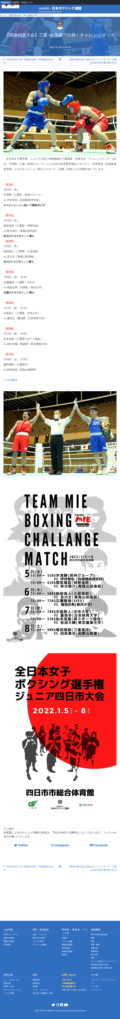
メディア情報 (9, 993)
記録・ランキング (40, 934)
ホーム (2, 15)
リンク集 (94, 986)
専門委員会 (66, 948)
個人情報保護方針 (69, 986)
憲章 (92, 941)
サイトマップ (96, 990)
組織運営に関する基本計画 (101, 968)
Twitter (22, 845)
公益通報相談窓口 (69, 983)
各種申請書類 (67, 951)
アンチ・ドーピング (40, 990)
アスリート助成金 (40, 944)
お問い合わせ (67, 980)
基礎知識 (36, 980)
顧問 (92, 958)
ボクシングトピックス (12, 990)
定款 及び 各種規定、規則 (43, 993)
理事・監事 (95, 944)
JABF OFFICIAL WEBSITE (45, 1011)
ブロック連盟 (67, 941)
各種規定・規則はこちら (22, 2)
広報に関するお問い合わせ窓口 (74, 990)
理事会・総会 (9, 986)
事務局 (64, 938)
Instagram (61, 845)
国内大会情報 (9, 938)
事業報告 (94, 951)
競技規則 (36, 983)
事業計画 (94, 948)
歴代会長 (94, 954)
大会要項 (12, 379)
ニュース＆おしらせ (11, 980)
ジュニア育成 (38, 941)
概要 (92, 938)
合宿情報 (7, 944)
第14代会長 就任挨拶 (99, 934)
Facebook (100, 845)
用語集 (35, 986)
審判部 (64, 955)
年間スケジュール (11, 934)
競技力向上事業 (39, 938)
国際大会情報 (9, 941)
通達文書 (7, 983)
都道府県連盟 (67, 945)
